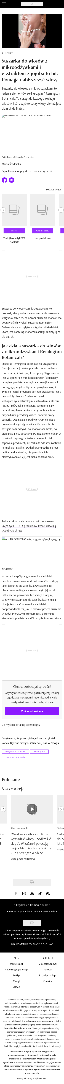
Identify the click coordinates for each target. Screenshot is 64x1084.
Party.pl (48, 969)
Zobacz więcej (54, 189)
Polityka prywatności (19, 911)
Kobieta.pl (47, 958)
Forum (36, 911)
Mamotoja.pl (16, 963)
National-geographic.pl (16, 969)
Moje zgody (49, 911)
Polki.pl (16, 975)
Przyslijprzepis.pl (47, 975)
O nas (45, 904)
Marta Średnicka (11, 164)
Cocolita (47, 981)
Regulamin (21, 904)
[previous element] (3, 220)
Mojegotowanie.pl (48, 963)
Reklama (34, 904)
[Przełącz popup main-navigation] (4, 4)
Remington (39, 751)
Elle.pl (16, 958)
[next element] (61, 220)
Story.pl (16, 986)
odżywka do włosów (15, 751)
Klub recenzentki (19, 828)
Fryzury (9, 52)
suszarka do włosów (16, 757)
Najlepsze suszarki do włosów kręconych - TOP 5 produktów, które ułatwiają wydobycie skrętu (29, 525)
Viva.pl (16, 981)
